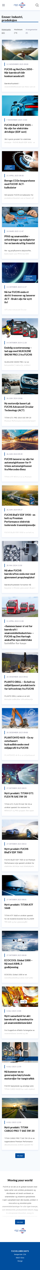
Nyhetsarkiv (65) (6, 31)
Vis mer (20, 1156)
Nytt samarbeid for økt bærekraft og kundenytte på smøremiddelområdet (18, 1019)
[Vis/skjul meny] (3, 5)
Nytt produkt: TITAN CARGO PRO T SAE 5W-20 (19, 1129)
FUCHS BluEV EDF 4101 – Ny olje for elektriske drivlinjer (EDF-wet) (18, 128)
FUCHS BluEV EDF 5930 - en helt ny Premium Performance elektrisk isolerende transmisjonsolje (19, 520)
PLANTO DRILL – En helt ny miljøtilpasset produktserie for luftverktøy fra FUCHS (19, 685)
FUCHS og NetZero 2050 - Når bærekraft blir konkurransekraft (18, 73)
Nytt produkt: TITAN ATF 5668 (18, 906)
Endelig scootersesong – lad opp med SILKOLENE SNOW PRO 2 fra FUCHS (18, 351)
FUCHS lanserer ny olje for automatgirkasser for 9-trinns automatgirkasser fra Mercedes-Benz (19, 464)
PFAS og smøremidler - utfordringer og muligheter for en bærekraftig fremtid (19, 240)
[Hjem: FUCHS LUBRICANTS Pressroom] (19, 5)
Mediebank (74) (18, 31)
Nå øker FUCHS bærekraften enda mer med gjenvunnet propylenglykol (19, 574)
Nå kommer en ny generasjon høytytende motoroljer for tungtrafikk (19, 1075)
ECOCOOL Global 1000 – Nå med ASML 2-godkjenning (18, 964)
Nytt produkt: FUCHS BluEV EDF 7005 (16, 850)
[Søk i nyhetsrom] (37, 5)
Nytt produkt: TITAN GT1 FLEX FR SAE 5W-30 (18, 795)
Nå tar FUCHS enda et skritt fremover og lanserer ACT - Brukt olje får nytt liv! (19, 297)
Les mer (20, 1222)
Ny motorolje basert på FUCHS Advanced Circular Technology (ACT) (19, 407)
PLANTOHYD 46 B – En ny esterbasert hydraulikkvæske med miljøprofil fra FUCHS (18, 742)
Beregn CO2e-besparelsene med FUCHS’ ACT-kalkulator (19, 184)
